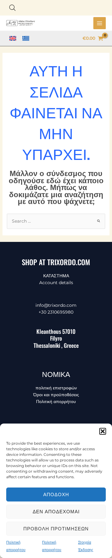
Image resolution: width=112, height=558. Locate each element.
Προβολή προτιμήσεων (56, 529)
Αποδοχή (56, 494)
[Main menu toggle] (99, 23)
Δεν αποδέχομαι (56, 512)
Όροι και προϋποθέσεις (56, 394)
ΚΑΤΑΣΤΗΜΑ (56, 276)
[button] (103, 431)
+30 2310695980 (56, 312)
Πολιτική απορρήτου (56, 401)
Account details (56, 282)
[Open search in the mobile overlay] (12, 8)
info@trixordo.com (56, 305)
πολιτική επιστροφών (56, 388)
